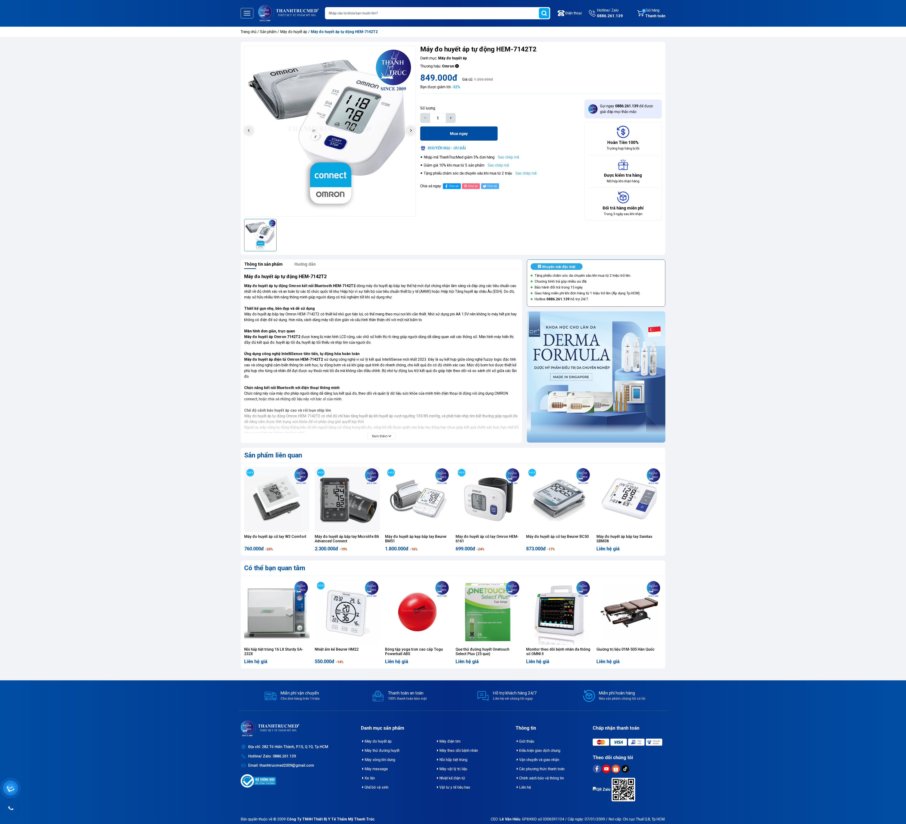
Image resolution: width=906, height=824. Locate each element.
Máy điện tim (449, 741)
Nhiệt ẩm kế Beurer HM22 (337, 649)
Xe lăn (369, 778)
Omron (448, 66)
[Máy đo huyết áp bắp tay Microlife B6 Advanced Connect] (347, 499)
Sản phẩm (268, 31)
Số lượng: (428, 108)
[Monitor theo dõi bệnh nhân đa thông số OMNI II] (558, 612)
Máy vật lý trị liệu (452, 769)
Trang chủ (248, 31)
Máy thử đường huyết (381, 750)
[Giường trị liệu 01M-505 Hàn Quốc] (629, 612)
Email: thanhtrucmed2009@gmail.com (281, 765)
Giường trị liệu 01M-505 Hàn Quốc (625, 649)
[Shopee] (616, 768)
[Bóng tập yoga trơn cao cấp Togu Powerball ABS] (417, 612)
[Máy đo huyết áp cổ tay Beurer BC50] (558, 499)
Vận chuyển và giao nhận (538, 759)
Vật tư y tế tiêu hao (454, 787)
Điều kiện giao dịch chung (539, 750)
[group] (329, 131)
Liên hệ (524, 787)
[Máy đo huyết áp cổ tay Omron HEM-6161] (488, 499)
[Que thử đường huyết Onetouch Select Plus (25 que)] (488, 612)
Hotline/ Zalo (610, 13)
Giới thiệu (526, 741)
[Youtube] (607, 768)
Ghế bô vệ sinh (376, 787)
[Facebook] (597, 768)
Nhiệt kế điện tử (451, 778)
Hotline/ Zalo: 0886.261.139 (272, 756)
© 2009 (323, 819)
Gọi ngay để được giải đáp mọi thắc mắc (626, 109)
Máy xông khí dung (379, 759)
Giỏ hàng (654, 13)
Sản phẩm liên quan (273, 455)
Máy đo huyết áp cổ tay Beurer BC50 (557, 536)
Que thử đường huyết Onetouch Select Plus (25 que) (482, 651)
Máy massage (376, 769)
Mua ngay (459, 133)
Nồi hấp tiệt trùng (452, 759)
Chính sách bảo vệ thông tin (541, 778)
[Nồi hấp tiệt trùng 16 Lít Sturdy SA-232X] (277, 612)
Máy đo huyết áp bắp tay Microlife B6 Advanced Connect (347, 538)
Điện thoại (573, 13)
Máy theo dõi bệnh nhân (458, 750)
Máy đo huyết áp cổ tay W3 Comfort (275, 536)
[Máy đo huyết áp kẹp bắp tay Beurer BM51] (417, 499)
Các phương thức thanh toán (541, 769)
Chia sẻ (453, 186)
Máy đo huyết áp (294, 31)
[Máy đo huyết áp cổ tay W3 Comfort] (277, 499)
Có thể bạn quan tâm (274, 568)
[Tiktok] (625, 768)
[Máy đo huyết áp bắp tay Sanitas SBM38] (629, 499)
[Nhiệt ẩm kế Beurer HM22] (347, 612)
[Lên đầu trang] (896, 809)
